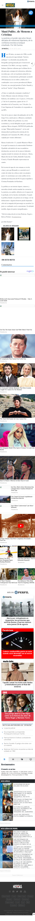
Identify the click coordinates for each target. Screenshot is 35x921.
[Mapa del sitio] (25, 892)
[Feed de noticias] (21, 892)
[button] (32, 63)
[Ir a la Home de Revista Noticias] (10, 5)
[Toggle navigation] (3, 5)
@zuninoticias (16, 217)
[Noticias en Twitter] (17, 892)
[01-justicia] (9, 248)
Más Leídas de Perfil (9, 828)
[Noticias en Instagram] (10, 892)
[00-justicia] (9, 234)
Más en (10, 592)
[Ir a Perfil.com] (31, 1)
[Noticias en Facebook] (13, 892)
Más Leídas (5, 781)
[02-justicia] (25, 234)
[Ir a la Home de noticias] (17, 887)
